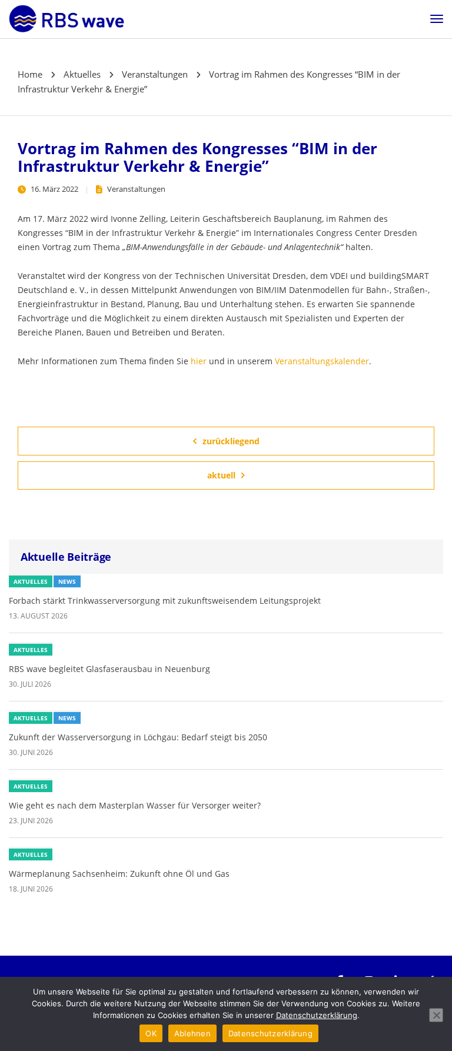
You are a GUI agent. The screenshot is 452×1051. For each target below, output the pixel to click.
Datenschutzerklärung (316, 1015)
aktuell (221, 475)
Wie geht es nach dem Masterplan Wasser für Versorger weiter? (135, 805)
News (67, 581)
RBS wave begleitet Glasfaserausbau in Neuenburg (109, 668)
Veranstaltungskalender (322, 361)
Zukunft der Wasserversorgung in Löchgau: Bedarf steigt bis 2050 (138, 737)
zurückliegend (231, 441)
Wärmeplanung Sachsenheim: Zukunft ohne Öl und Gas (119, 873)
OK (151, 1033)
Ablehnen (192, 1033)
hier (199, 361)
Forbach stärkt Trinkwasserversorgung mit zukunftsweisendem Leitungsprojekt (165, 600)
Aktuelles (31, 581)
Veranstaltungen (136, 189)
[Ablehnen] (436, 1015)
